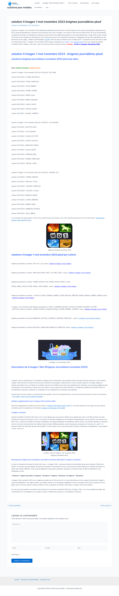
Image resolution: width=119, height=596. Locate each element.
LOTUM (47, 39)
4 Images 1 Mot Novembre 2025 (53, 3)
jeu (47, 7)
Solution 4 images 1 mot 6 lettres (23, 298)
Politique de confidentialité (29, 579)
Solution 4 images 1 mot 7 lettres (96, 309)
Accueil (37, 3)
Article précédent (14, 505)
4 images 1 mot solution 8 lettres (89, 318)
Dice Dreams (84, 3)
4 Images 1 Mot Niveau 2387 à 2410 (58, 406)
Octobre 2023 (78, 42)
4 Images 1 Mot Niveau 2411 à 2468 (53, 408)
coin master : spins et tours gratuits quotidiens (27, 396)
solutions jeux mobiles (19, 7)
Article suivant (106, 505)
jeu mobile (38, 7)
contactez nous (45, 579)
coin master (95, 3)
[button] (64, 3)
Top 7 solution (73, 3)
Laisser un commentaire (19, 25)
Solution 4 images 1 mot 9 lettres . (82, 327)
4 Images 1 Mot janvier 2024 (90, 44)
